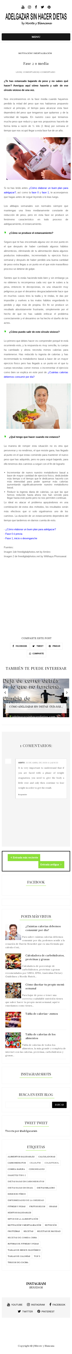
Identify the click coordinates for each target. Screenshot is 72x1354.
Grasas (53, 1206)
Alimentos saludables (21, 1156)
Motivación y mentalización (35, 53)
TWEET (39, 646)
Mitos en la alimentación (23, 1219)
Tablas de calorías (19, 1256)
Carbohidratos (17, 1162)
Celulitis (35, 1162)
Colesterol (52, 1162)
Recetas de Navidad (49, 1231)
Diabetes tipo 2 (17, 1175)
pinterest (48, 1311)
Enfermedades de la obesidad (26, 1200)
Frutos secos (37, 1206)
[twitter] (43, 7)
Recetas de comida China (22, 1237)
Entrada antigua (50, 864)
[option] (36, 700)
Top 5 (37, 1256)
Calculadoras (46, 1156)
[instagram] (29, 7)
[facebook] (36, 7)
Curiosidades (37, 1169)
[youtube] (23, 7)
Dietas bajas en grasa (20, 1187)
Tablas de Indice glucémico (24, 1250)
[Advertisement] (36, 600)
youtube (16, 1304)
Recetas (28, 1231)
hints (21, 762)
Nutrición (51, 1225)
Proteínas (14, 1231)
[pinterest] (49, 7)
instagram (38, 1304)
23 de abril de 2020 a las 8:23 (42, 762)
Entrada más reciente (25, 857)
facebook (59, 1304)
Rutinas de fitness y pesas (23, 1243)
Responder (22, 794)
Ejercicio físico (17, 1194)
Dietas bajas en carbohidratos (26, 1181)
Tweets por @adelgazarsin (21, 1131)
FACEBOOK (21, 646)
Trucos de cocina (18, 1262)
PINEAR (56, 646)
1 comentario (47, 72)
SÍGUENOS (36, 1287)
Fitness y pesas (16, 1206)
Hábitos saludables (19, 1212)
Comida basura (16, 1169)
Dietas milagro (46, 1187)
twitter (27, 1311)
